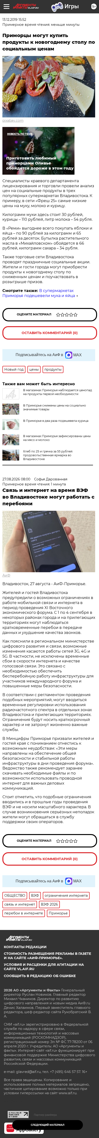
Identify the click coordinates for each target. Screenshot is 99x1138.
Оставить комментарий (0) (50, 333)
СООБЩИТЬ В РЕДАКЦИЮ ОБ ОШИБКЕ (40, 976)
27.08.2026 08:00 (16, 479)
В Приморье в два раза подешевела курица (55, 421)
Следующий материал (47, 1125)
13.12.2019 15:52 (14, 19)
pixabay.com (13, 120)
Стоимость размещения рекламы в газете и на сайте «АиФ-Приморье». (47, 955)
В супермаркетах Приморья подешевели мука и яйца (38, 293)
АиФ (6, 575)
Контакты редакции (25, 947)
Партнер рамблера (45, 1114)
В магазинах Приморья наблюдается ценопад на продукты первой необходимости (57, 392)
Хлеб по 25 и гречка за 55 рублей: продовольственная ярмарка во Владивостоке (48, 455)
